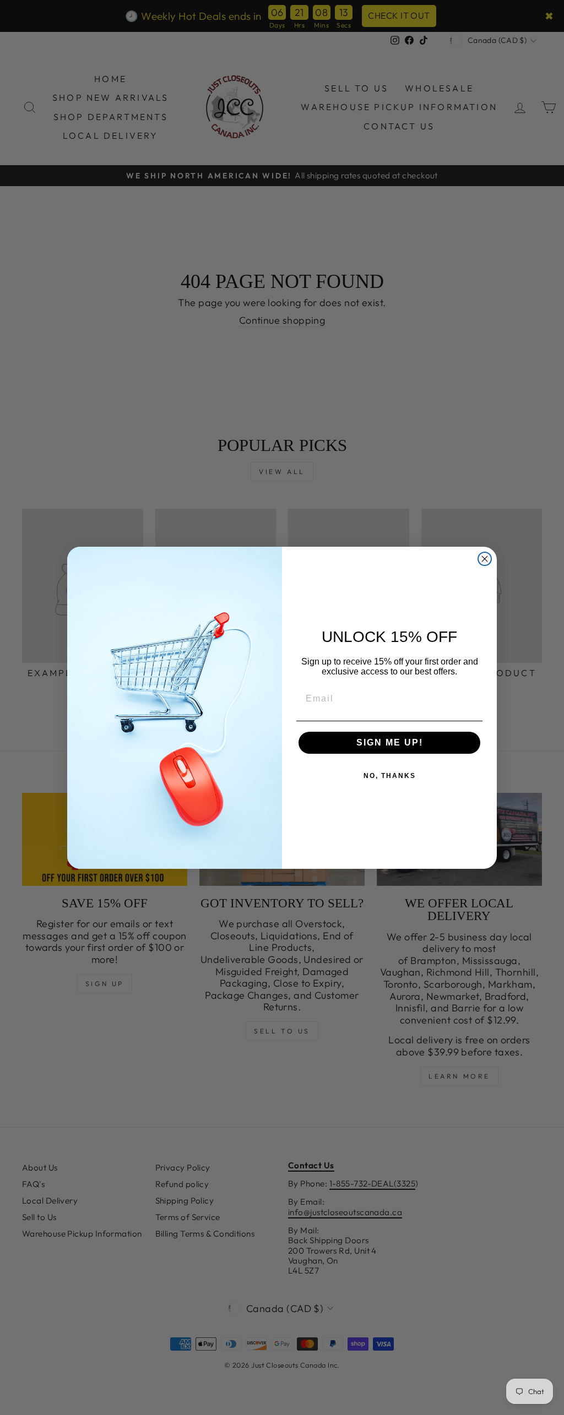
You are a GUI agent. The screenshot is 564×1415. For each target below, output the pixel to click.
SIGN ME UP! (389, 742)
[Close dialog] (484, 558)
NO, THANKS (390, 776)
